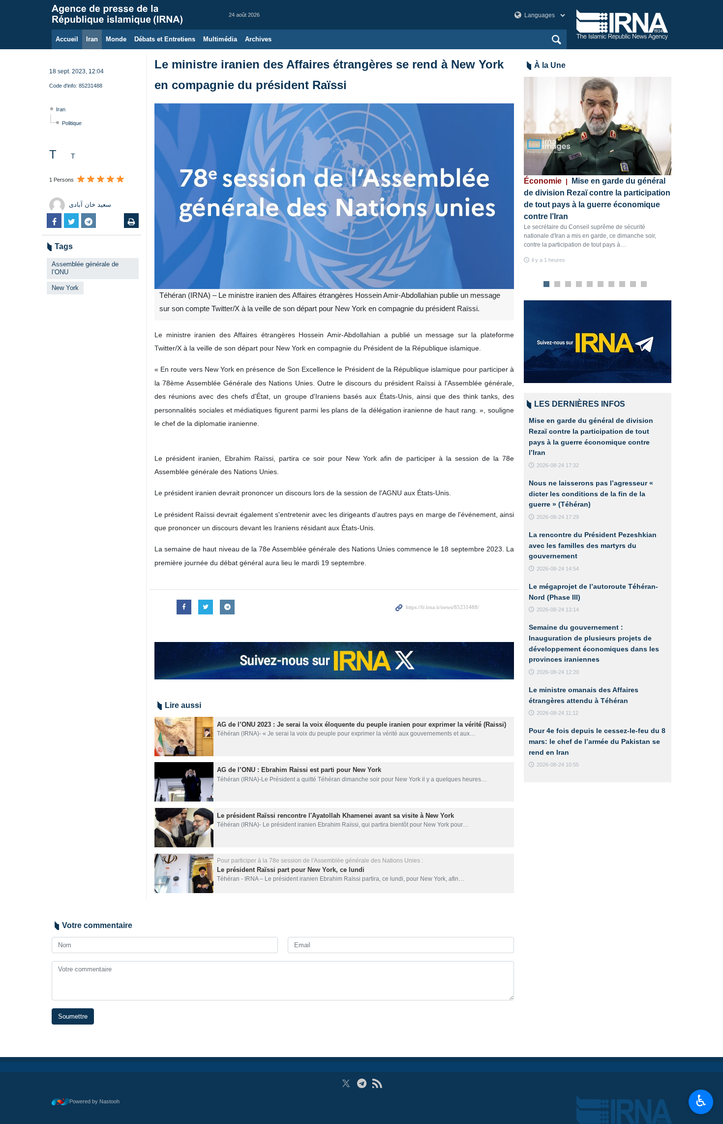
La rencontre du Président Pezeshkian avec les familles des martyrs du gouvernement (593, 545)
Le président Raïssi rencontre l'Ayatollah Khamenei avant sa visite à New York (335, 815)
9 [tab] (633, 284)
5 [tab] (590, 284)
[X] (346, 1083)
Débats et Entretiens (164, 39)
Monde (116, 39)
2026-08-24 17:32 (558, 465)
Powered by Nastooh (94, 1101)
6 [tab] (600, 284)
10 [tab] (644, 284)
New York (65, 287)
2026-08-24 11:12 (557, 713)
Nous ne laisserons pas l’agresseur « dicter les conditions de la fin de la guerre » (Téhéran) (591, 493)
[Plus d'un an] (183, 736)
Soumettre (73, 1016)
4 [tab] (579, 284)
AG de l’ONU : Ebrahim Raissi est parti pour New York (299, 769)
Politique (72, 123)
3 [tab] (568, 284)
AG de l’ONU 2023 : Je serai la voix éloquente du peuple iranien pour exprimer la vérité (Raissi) (361, 724)
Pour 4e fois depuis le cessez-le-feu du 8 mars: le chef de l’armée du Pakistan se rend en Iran (597, 741)
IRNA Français (130, 15)
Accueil (67, 39)
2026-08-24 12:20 (558, 672)
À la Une (550, 65)
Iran (92, 39)
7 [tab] (611, 284)
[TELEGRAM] (361, 1083)
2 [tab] (557, 284)
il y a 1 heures (548, 260)
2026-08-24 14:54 (558, 569)
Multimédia (220, 39)
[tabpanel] (597, 170)
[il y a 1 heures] (597, 126)
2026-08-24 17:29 (558, 517)
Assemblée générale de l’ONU (85, 268)
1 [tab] (546, 284)
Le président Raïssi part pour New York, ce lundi (290, 869)
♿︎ (701, 1101)
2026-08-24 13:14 (558, 609)
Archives (258, 39)
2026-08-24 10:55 (558, 765)
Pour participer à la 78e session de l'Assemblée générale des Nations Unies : (320, 860)
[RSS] (377, 1083)
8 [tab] (622, 284)
